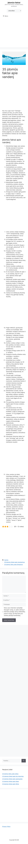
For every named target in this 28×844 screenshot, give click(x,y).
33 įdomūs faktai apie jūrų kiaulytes (13, 776)
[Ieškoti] (24, 761)
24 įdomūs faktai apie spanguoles (12, 779)
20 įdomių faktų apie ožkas (10, 774)
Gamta (6, 560)
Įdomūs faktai (14, 2)
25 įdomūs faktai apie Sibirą (10, 784)
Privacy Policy (6, 826)
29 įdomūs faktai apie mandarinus (14, 562)
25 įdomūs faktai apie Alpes (10, 781)
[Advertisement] (14, 33)
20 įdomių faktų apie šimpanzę (13, 564)
